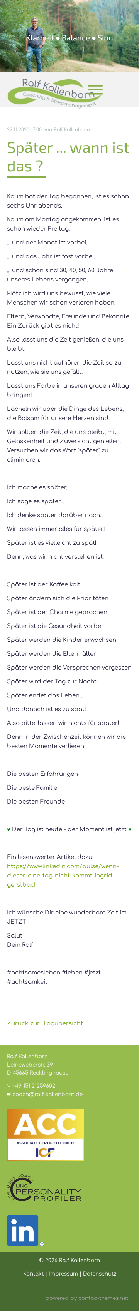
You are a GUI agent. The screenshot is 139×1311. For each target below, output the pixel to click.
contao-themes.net (103, 1298)
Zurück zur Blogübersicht (45, 1023)
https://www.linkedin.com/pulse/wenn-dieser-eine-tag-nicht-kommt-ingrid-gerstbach (63, 875)
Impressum (63, 1274)
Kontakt (33, 1274)
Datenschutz (99, 1274)
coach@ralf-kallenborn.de (47, 1094)
